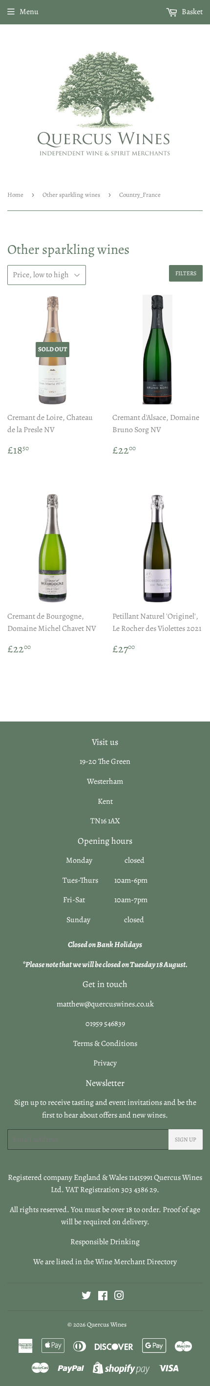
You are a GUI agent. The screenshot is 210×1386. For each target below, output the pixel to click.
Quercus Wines (106, 1324)
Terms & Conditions (105, 1043)
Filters (185, 273)
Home (15, 194)
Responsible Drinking (105, 1241)
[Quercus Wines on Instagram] (119, 1296)
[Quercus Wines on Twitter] (86, 1296)
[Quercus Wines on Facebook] (103, 1296)
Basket (191, 11)
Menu (29, 11)
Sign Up (185, 1139)
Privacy (105, 1063)
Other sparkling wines (71, 194)
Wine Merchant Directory (136, 1261)
